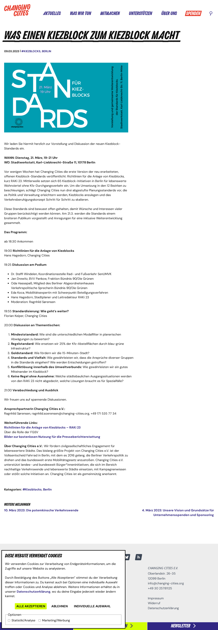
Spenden (193, 13)
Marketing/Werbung (56, 620)
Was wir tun (80, 13)
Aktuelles (52, 13)
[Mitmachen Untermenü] (123, 13)
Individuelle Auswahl (92, 606)
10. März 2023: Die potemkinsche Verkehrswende (41, 510)
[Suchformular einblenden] (211, 14)
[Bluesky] (126, 557)
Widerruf (154, 603)
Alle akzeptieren (30, 606)
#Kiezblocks (30, 51)
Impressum (156, 598)
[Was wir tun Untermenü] (94, 13)
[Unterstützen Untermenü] (155, 13)
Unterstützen (140, 13)
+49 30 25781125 (160, 588)
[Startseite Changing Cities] (17, 10)
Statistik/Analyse (23, 620)
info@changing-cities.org (166, 583)
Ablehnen (59, 606)
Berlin (46, 51)
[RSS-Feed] (138, 557)
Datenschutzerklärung (33, 592)
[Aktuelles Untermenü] (64, 13)
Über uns (169, 13)
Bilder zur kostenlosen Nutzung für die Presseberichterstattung (52, 437)
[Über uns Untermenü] (180, 13)
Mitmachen (110, 13)
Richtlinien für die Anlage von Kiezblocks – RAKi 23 (42, 427)
